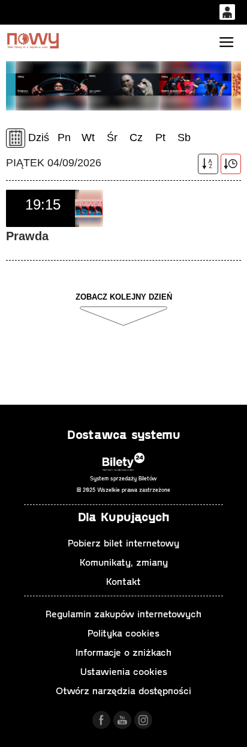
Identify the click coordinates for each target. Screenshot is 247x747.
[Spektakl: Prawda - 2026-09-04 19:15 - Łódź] (89, 208)
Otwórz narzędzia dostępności (123, 690)
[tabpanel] (123, 84)
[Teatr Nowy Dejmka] (33, 40)
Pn (64, 138)
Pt (160, 138)
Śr (112, 138)
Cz (136, 138)
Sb (184, 138)
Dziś (38, 138)
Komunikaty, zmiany (124, 561)
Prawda (27, 236)
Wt (88, 138)
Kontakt (123, 581)
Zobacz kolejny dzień (124, 296)
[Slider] (52, 84)
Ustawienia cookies (123, 671)
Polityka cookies (123, 632)
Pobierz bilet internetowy (123, 542)
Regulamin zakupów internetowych (123, 613)
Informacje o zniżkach (123, 652)
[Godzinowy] (231, 164)
